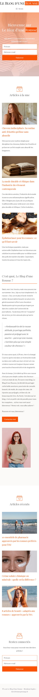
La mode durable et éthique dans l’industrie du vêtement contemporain (18, 185)
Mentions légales (30, 689)
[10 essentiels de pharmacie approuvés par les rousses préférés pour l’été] (19, 532)
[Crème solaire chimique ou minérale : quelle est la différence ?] (19, 571)
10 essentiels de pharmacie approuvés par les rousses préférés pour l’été (19, 541)
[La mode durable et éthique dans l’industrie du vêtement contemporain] (19, 176)
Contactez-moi (10, 419)
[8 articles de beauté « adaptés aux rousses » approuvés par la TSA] (19, 606)
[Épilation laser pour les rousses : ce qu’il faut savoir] (19, 233)
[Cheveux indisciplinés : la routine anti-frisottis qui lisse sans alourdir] (19, 123)
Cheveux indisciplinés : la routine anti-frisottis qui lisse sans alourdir (18, 132)
